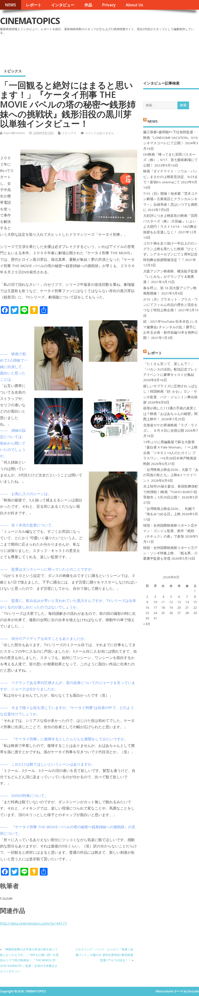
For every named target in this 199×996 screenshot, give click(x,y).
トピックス (13, 70)
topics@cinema (14, 133)
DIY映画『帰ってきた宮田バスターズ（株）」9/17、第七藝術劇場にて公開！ (170, 160)
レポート (33, 5)
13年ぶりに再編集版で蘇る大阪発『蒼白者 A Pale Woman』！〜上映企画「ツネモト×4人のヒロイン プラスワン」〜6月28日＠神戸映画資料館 (170, 453)
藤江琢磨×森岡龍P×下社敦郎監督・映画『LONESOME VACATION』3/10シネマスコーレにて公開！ (170, 137)
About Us (134, 5)
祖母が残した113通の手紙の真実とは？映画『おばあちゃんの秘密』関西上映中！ (170, 413)
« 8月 (146, 624)
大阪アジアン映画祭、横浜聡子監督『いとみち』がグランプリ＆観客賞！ (170, 276)
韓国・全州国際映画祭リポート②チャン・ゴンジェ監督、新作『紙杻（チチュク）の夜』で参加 (170, 531)
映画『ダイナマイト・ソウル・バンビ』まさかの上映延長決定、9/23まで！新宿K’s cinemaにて (170, 176)
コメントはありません (99, 133)
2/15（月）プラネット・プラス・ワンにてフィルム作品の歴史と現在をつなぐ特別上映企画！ (170, 304)
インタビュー (63, 5)
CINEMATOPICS (30, 21)
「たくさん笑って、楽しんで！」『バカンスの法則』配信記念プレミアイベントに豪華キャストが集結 (170, 369)
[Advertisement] (106, 49)
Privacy (109, 5)
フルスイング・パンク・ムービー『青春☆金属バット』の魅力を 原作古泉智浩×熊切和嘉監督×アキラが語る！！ (104, 954)
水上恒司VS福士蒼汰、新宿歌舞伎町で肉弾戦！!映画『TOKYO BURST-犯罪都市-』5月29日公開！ (170, 491)
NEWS (10, 5)
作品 (88, 5)
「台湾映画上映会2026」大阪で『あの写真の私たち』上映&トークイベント (171, 475)
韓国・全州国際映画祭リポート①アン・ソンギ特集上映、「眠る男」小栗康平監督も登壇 (170, 553)
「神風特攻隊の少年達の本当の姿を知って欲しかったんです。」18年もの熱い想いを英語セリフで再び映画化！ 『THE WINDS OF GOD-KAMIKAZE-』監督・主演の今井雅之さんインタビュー (29, 960)
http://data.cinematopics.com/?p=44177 (33, 923)
